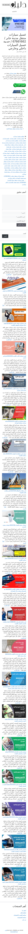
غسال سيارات (18, 151)
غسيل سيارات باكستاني (16, 153)
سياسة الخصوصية (21, 917)
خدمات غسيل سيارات (20, 142)
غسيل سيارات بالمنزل (13, 157)
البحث (24, 233)
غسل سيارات (11, 151)
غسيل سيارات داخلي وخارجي (11, 159)
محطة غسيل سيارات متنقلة (15, 170)
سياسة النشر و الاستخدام (20, 915)
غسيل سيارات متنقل (9, 161)
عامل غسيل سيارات (17, 147)
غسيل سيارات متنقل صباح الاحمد (14, 128)
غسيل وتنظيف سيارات (16, 167)
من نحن (24, 919)
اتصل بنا (24, 910)
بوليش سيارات (20, 138)
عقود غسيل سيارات (17, 149)
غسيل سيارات (13, 73)
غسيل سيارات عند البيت (20, 161)
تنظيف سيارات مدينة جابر (12, 140)
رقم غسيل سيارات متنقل (17, 144)
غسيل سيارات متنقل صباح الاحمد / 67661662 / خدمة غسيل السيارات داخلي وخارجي (15, 182)
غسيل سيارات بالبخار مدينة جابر (14, 155)
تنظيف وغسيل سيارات (18, 136)
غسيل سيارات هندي (15, 165)
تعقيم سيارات (13, 138)
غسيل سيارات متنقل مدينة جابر (18, 163)
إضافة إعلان (23, 912)
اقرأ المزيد (8, 274)
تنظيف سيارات (22, 140)
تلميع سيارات (6, 138)
